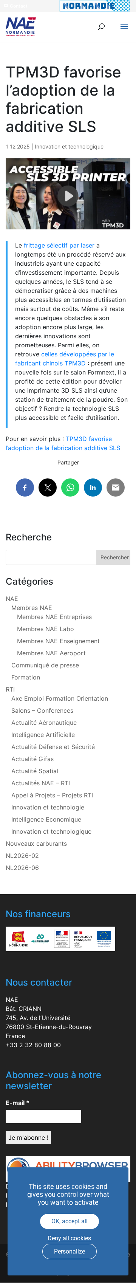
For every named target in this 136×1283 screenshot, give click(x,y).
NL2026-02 (22, 855)
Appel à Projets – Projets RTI (52, 795)
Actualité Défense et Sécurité (53, 747)
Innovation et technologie (47, 807)
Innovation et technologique (69, 146)
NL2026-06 (22, 867)
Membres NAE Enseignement (58, 641)
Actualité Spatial (34, 771)
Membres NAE (31, 607)
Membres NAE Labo (45, 629)
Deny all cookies (69, 1238)
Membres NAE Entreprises (54, 617)
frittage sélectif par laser (59, 245)
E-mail (17, 1103)
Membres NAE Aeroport (51, 653)
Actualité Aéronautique (44, 722)
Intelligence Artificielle (43, 734)
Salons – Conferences (42, 710)
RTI (10, 689)
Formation (25, 677)
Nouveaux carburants (36, 843)
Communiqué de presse (45, 665)
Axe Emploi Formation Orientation (59, 698)
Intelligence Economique (46, 819)
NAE (12, 598)
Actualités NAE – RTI (40, 783)
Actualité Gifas (32, 759)
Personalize (69, 1251)
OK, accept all (69, 1221)
